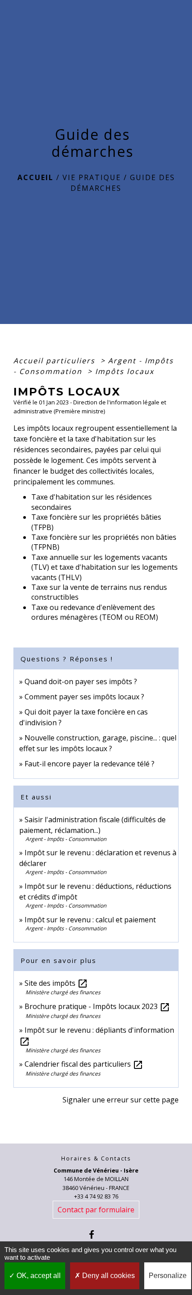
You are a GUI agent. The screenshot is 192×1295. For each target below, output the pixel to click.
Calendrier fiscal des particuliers (84, 1064)
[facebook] (96, 1234)
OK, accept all (38, 1275)
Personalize (168, 1275)
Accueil (35, 177)
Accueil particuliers (55, 361)
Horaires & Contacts (96, 1158)
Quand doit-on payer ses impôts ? (81, 681)
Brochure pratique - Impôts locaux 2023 (97, 1006)
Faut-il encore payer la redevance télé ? (89, 764)
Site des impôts (56, 983)
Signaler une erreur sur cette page (121, 1100)
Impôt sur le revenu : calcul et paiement (90, 920)
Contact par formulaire (96, 1210)
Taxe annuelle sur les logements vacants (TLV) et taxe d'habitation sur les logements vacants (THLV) (104, 567)
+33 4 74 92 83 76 (96, 1196)
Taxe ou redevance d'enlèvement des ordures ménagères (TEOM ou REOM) (94, 612)
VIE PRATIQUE (92, 177)
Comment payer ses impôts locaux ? (84, 697)
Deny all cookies (107, 1275)
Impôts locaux (124, 371)
